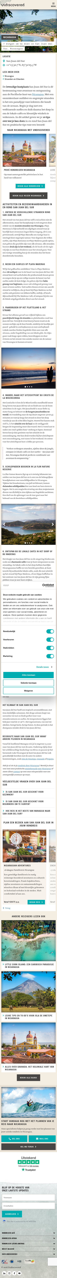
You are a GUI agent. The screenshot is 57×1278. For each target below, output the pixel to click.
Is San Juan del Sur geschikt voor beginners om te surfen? (23, 802)
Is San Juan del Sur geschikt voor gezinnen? (23, 793)
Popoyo (50, 759)
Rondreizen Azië (8, 1233)
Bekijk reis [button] (35, 902)
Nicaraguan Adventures (17, 866)
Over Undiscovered (9, 1254)
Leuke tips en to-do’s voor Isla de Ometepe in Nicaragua (28, 1017)
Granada (41, 759)
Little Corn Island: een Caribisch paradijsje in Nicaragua (29, 965)
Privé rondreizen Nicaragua (19, 170)
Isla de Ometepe (29, 759)
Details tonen (42, 667)
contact (16, 771)
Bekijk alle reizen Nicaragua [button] (27, 196)
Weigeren (28, 691)
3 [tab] (29, 386)
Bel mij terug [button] (27, 1147)
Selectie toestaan (28, 683)
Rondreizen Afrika (9, 1238)
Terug (7, 908)
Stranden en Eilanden (14, 79)
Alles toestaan (28, 675)
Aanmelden (11, 1214)
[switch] (50, 639)
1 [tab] (25, 386)
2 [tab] (27, 386)
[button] (14, 1138)
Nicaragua (9, 76)
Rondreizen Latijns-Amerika (13, 1244)
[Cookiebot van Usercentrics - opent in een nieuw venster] (42, 585)
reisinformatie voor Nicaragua (38, 769)
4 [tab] (31, 386)
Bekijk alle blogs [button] (28, 1078)
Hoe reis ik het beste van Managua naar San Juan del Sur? (26, 812)
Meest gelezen (8, 1249)
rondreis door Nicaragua (28, 765)
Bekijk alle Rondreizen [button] (29, 186)
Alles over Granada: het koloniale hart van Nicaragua (29, 1068)
